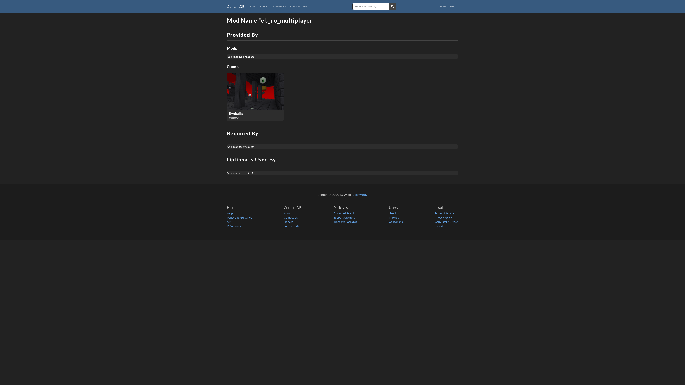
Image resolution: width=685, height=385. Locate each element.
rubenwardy (359, 194)
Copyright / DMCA (446, 221)
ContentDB (236, 6)
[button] (453, 6)
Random (295, 6)
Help (306, 6)
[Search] (392, 6)
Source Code (291, 226)
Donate (288, 221)
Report (439, 226)
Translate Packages (345, 221)
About (288, 213)
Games (263, 6)
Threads (394, 217)
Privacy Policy (443, 217)
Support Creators (344, 217)
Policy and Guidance (239, 217)
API (229, 221)
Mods (252, 6)
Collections (396, 221)
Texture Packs (278, 6)
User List (394, 213)
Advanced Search (344, 213)
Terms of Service (444, 213)
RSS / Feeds (234, 226)
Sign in (444, 6)
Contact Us (291, 217)
